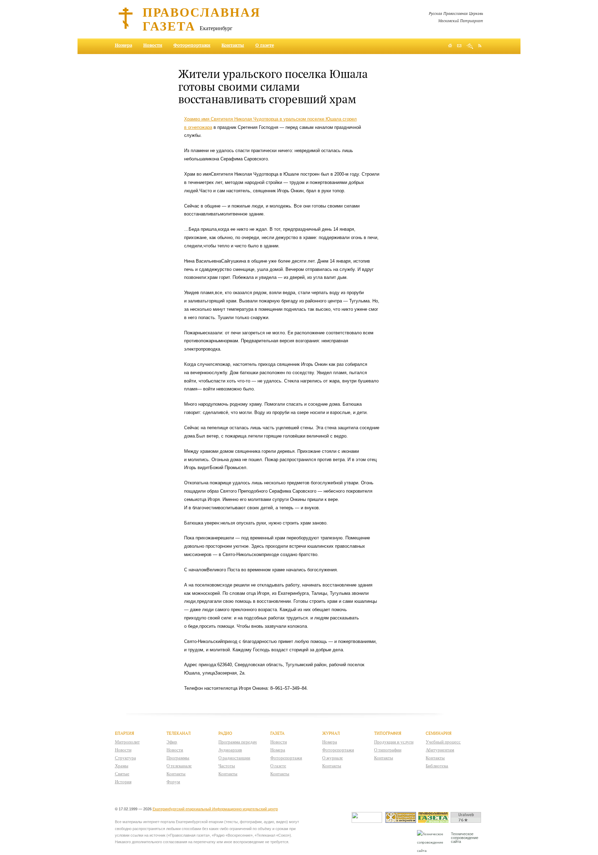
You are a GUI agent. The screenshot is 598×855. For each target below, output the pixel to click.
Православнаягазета (202, 19)
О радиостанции (234, 757)
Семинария (439, 733)
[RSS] (479, 45)
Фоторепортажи (191, 45)
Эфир (171, 741)
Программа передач (237, 741)
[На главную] (450, 46)
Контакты (232, 45)
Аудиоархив (230, 749)
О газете (264, 45)
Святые (122, 773)
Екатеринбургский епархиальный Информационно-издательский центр (215, 809)
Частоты (226, 765)
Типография (387, 733)
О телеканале (179, 765)
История (123, 781)
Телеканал (178, 733)
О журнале (332, 757)
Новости (152, 45)
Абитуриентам (440, 749)
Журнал (331, 733)
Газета (277, 733)
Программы (177, 757)
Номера (123, 45)
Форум (173, 781)
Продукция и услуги (394, 741)
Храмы (121, 765)
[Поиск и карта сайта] (469, 46)
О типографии (387, 749)
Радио (225, 733)
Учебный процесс (443, 741)
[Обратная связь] (459, 46)
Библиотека (437, 765)
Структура (125, 757)
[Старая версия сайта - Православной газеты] (434, 821)
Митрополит (127, 741)
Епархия (124, 733)
